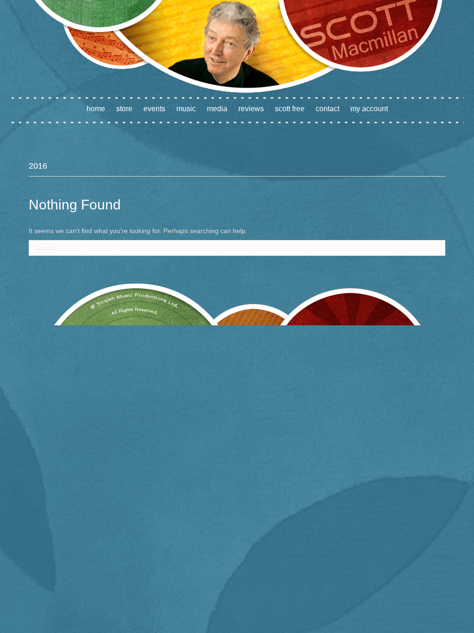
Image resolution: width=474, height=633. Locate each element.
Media (217, 109)
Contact (327, 109)
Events (154, 109)
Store (124, 109)
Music (186, 109)
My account (369, 109)
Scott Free (290, 109)
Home (96, 109)
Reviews (251, 109)
